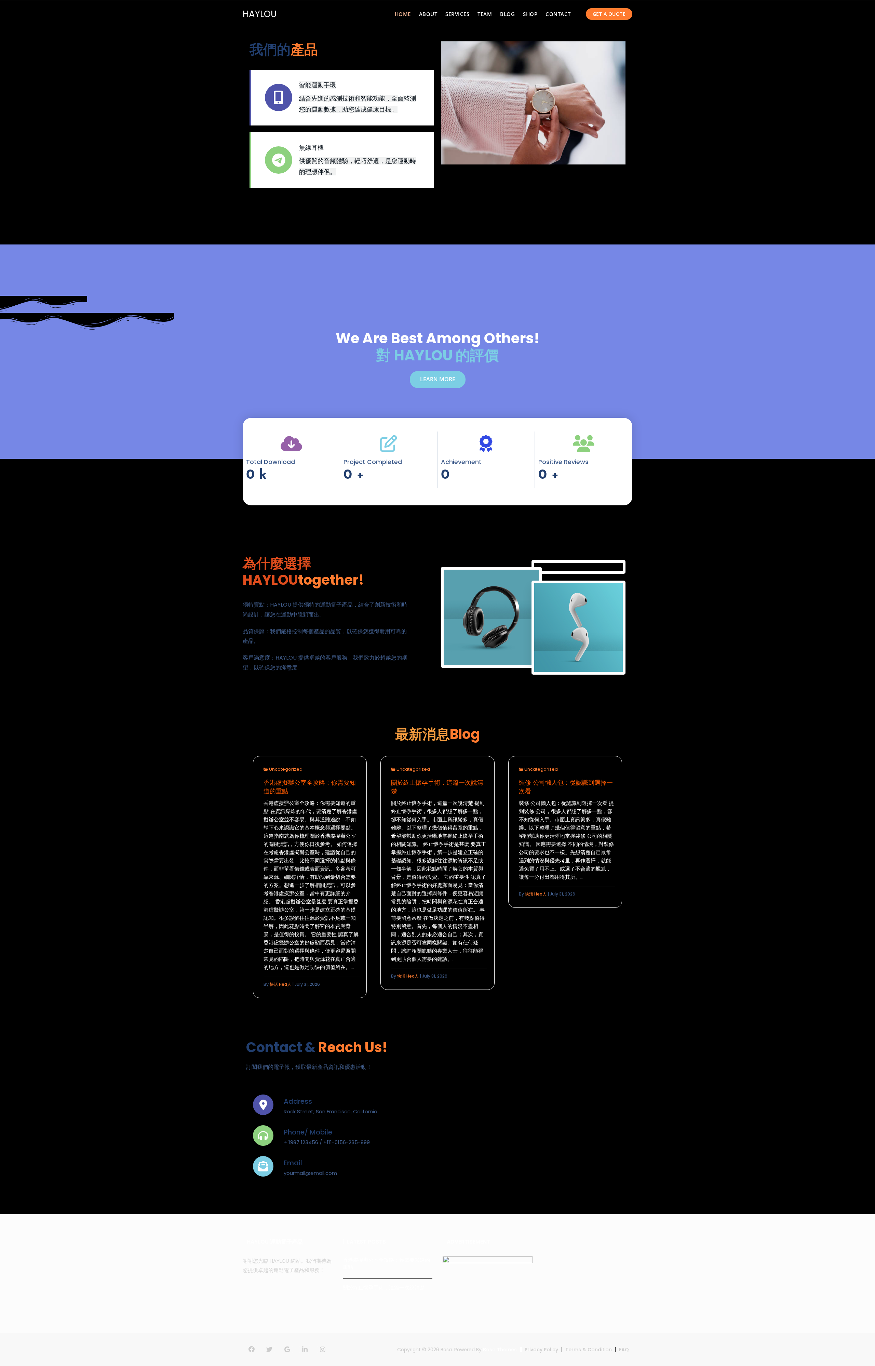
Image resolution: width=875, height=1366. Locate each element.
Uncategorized (285, 769)
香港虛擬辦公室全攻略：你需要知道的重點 (310, 786)
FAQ (624, 1349)
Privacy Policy (541, 1349)
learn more (437, 379)
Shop (530, 14)
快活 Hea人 (280, 984)
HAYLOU (260, 14)
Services (457, 14)
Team (484, 14)
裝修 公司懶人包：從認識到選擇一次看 (566, 786)
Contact (558, 14)
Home (403, 14)
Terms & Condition (588, 1349)
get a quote (609, 14)
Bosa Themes (500, 1349)
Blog (507, 14)
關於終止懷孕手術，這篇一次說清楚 (437, 786)
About (428, 14)
